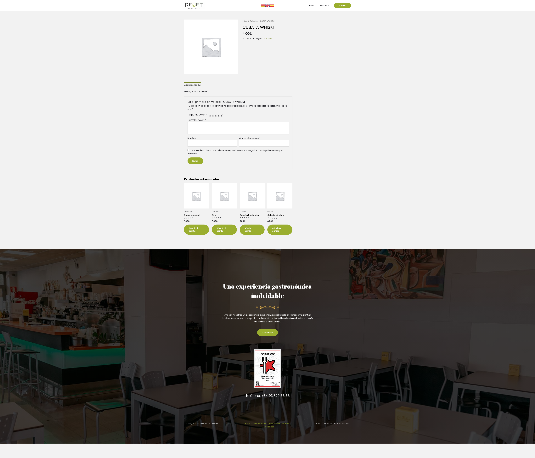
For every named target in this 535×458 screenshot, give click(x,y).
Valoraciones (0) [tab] (192, 84)
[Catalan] (263, 5)
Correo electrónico (249, 138)
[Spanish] (272, 5)
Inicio (245, 21)
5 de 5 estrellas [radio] (222, 115)
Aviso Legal (268, 426)
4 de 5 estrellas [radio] (219, 115)
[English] (267, 5)
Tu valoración (197, 120)
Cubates (254, 21)
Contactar (267, 332)
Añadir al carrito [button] (193, 229)
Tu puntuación (197, 114)
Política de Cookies (279, 423)
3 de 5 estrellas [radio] (216, 115)
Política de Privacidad (256, 423)
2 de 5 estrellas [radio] (213, 115)
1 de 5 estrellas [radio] (210, 115)
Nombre (192, 138)
